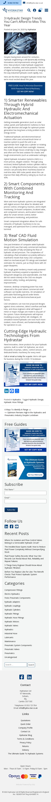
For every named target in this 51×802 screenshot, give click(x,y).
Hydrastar (32, 29)
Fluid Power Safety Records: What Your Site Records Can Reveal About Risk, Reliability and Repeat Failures (24, 558)
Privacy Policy (25, 742)
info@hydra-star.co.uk (34, 3)
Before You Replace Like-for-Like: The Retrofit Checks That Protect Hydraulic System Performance (24, 574)
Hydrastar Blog (25, 735)
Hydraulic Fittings (12, 613)
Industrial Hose (11, 633)
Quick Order (26, 724)
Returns (25, 746)
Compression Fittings (13, 590)
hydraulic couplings (13, 605)
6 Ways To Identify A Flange (16, 409)
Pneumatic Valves (12, 649)
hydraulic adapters (12, 602)
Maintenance (10, 641)
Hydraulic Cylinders (12, 609)
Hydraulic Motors (12, 621)
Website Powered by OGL (25, 784)
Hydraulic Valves (11, 625)
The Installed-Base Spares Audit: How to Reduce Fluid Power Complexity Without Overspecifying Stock (25, 549)
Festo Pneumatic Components (17, 598)
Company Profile (25, 728)
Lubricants (9, 637)
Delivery (25, 750)
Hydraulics (16, 399)
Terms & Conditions (25, 739)
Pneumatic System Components (18, 645)
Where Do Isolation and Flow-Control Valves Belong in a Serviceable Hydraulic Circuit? (23, 541)
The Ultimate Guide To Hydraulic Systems (25, 753)
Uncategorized (11, 657)
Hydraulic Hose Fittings (13, 402)
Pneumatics (10, 653)
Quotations (25, 720)
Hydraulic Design (36, 399)
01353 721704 (12, 3)
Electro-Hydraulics (12, 594)
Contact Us (25, 731)
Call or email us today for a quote (18, 356)
